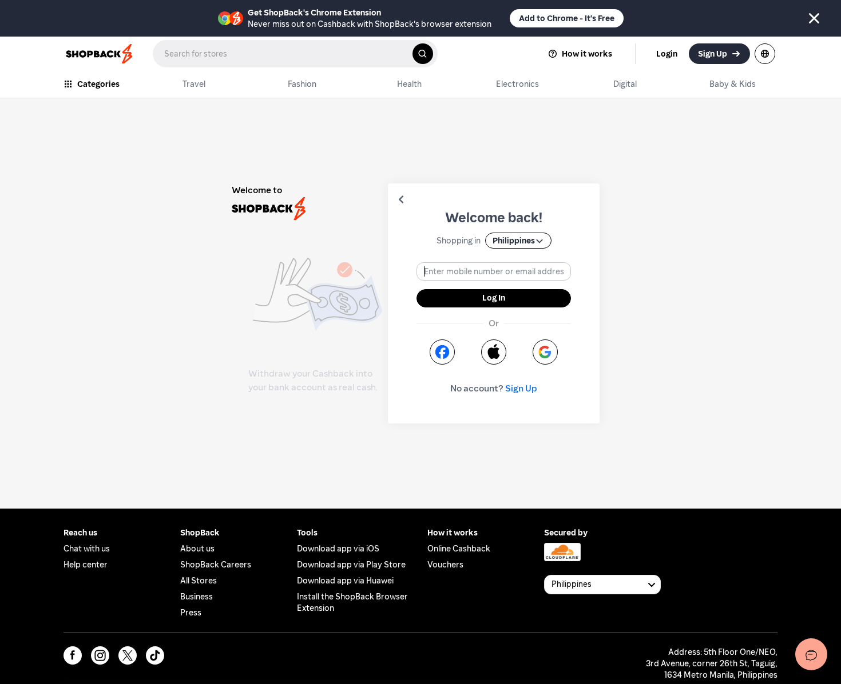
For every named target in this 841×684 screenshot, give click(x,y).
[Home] (100, 53)
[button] (401, 199)
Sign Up (521, 388)
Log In (493, 298)
